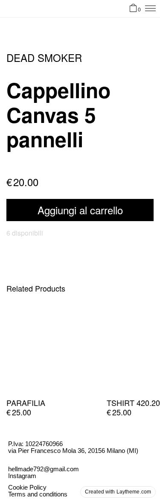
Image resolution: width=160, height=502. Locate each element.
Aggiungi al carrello (80, 209)
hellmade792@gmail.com (43, 469)
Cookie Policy (27, 487)
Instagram (22, 475)
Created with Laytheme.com (118, 492)
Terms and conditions (37, 494)
